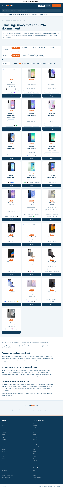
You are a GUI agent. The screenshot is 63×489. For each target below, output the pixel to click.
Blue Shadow (56, 271)
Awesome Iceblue (55, 92)
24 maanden (40, 55)
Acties (34, 475)
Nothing (35, 437)
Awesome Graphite (27, 92)
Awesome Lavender (9, 125)
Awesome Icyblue (7, 90)
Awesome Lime (36, 125)
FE (36, 209)
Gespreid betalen (37, 477)
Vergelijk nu (57, 5)
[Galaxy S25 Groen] (33, 216)
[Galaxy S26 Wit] (16, 216)
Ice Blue (30, 216)
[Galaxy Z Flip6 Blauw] (5, 301)
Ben (2, 43)
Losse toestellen (25, 14)
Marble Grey (48, 214)
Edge (33, 209)
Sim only (4, 14)
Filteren (7, 63)
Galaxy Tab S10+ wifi (28, 43)
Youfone (4, 439)
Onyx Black (49, 216)
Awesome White (11, 120)
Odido (6, 43)
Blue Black (37, 182)
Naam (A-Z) (52, 63)
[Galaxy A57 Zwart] (6, 89)
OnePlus (35, 430)
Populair (44, 63)
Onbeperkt (15, 51)
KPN (11, 43)
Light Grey (31, 182)
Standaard (7, 214)
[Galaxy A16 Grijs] (25, 182)
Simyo (3, 437)
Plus (12, 214)
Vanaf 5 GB (25, 48)
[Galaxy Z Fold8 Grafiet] (34, 301)
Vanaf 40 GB (51, 48)
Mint (14, 301)
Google (34, 427)
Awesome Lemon (55, 90)
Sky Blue (12, 216)
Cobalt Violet (7, 216)
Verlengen (34, 14)
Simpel (3, 425)
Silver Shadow (30, 214)
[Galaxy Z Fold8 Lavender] (28, 301)
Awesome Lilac (10, 92)
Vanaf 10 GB (33, 48)
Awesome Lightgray (27, 90)
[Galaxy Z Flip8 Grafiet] (28, 271)
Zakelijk (48, 5)
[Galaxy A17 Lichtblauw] (13, 182)
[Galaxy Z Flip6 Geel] (17, 301)
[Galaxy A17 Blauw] (12, 182)
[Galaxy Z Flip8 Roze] (30, 271)
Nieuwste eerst (25, 63)
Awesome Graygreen (11, 122)
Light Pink (31, 155)
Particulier (41, 5)
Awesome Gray (11, 89)
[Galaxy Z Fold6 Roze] (12, 329)
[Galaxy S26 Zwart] (17, 216)
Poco (3, 461)
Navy (25, 214)
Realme (3, 463)
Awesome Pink (36, 92)
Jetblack (46, 271)
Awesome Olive (36, 90)
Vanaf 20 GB (42, 48)
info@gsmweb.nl (37, 480)
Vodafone (16, 43)
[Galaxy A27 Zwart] (35, 155)
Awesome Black (27, 123)
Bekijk (11, 96)
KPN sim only (44, 393)
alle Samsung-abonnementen (27, 393)
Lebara (3, 434)
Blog (45, 14)
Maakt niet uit (15, 48)
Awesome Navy (15, 90)
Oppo (34, 432)
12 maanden (31, 55)
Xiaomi (34, 434)
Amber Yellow (55, 214)
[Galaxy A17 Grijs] (10, 182)
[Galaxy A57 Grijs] (15, 89)
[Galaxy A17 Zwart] (8, 182)
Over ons (35, 473)
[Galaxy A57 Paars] (14, 92)
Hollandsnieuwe (37, 461)
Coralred (50, 271)
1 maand (24, 55)
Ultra (16, 214)
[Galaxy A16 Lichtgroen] (24, 182)
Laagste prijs (36, 63)
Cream (33, 271)
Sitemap (50, 486)
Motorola (35, 439)
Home (3, 20)
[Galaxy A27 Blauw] (28, 155)
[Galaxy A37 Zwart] (14, 125)
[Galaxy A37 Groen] (16, 125)
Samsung (19, 20)
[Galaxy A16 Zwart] (27, 182)
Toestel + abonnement (14, 14)
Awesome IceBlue (55, 123)
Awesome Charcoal (11, 123)
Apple (34, 423)
